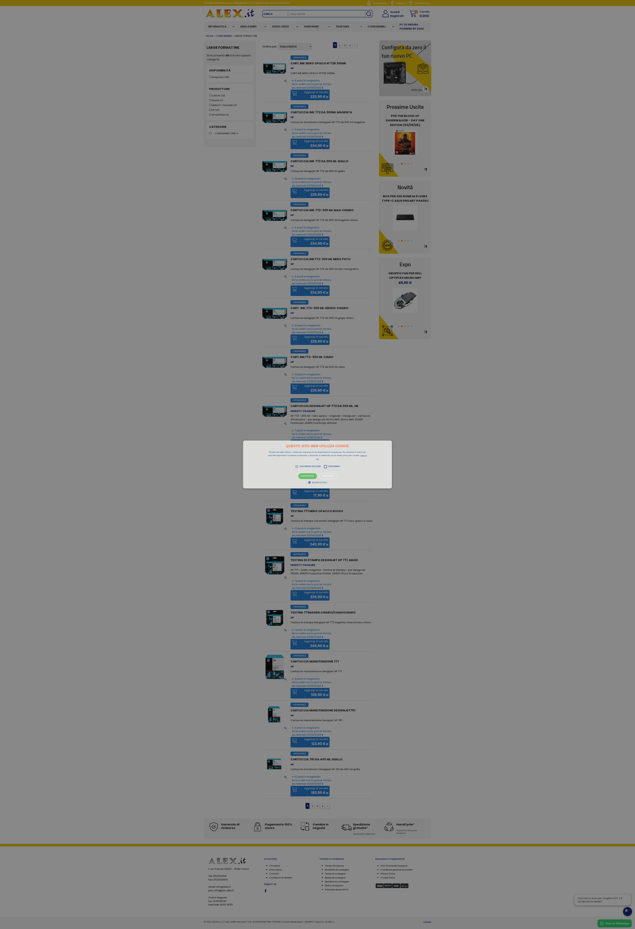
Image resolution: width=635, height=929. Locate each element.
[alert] (317, 464)
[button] (317, 464)
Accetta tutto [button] (307, 476)
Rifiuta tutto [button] (328, 476)
